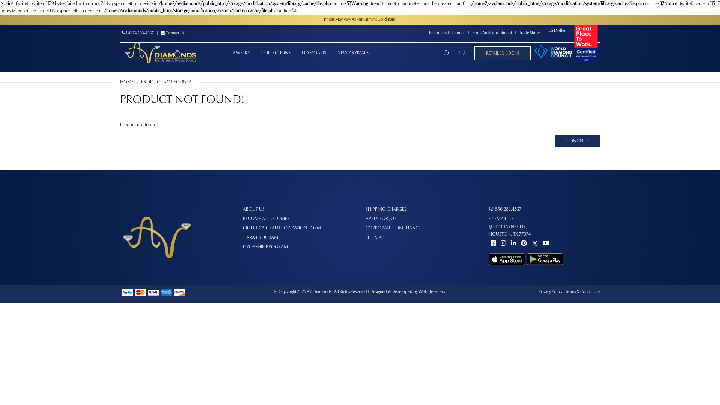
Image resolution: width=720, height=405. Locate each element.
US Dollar (557, 31)
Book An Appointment (492, 33)
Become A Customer (447, 33)
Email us (503, 219)
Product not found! (166, 82)
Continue (577, 141)
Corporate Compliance (393, 228)
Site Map (375, 238)
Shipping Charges (386, 209)
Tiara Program (260, 238)
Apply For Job (381, 219)
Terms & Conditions (582, 292)
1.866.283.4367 (506, 209)
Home (127, 82)
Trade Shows (530, 33)
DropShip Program (265, 247)
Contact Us (174, 34)
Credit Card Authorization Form (282, 228)
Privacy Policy (550, 292)
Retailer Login (502, 53)
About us (254, 209)
